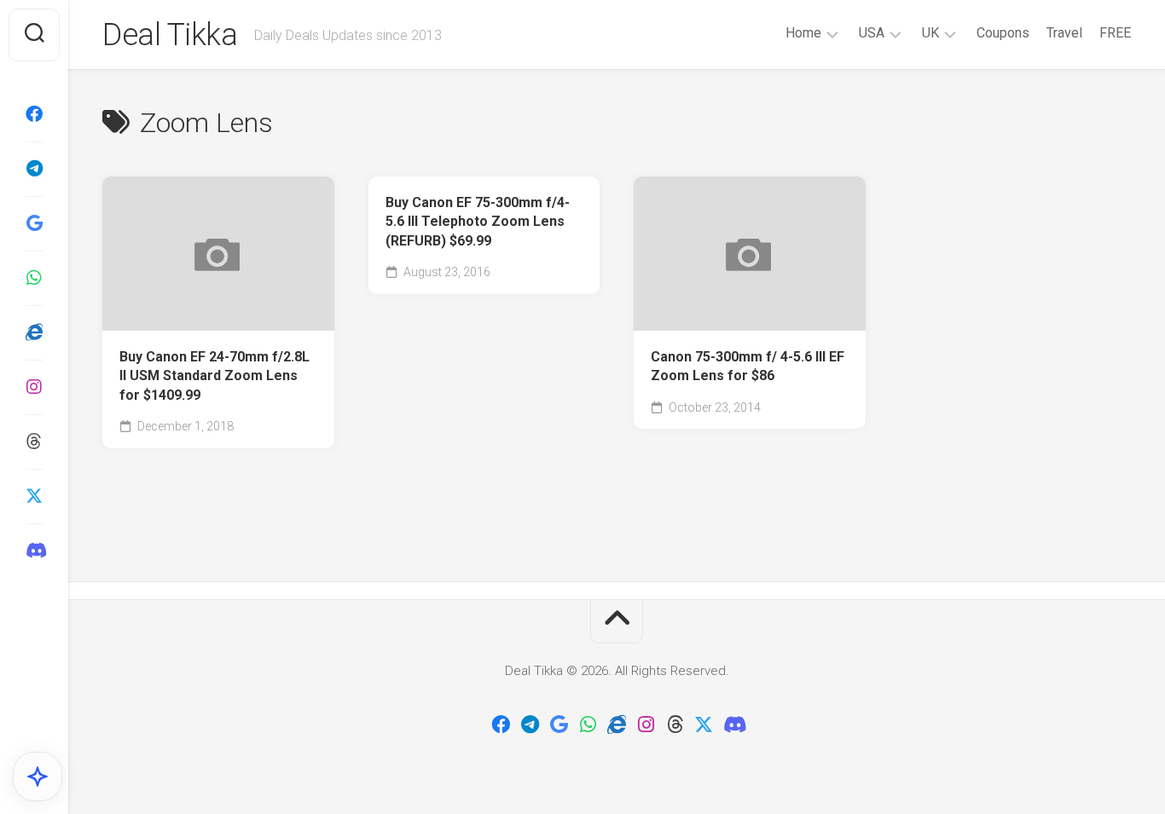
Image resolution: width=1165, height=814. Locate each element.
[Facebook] (34, 114)
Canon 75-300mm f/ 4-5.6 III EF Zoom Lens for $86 (747, 366)
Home (803, 33)
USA (871, 33)
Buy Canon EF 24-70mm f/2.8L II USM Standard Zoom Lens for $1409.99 (214, 376)
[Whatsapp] (34, 278)
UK (930, 33)
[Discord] (34, 550)
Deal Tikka (169, 35)
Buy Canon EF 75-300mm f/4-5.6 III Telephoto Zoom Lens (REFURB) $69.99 (477, 221)
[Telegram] (34, 169)
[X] (34, 496)
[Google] (34, 223)
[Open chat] (37, 776)
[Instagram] (34, 387)
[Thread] (34, 441)
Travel (1064, 33)
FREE (1115, 33)
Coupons (1003, 33)
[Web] (34, 332)
